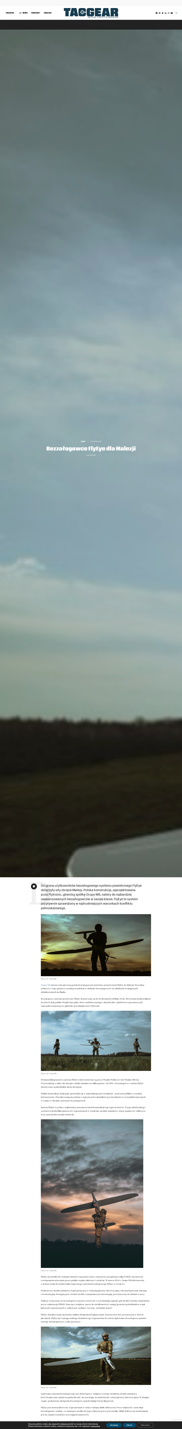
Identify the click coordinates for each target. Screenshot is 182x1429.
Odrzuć (129, 1425)
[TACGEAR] (91, 13)
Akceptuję (114, 1425)
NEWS (25, 13)
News (83, 441)
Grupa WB (46, 985)
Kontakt (35, 13)
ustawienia (95, 1426)
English (47, 13)
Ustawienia (145, 1425)
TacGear (10, 13)
